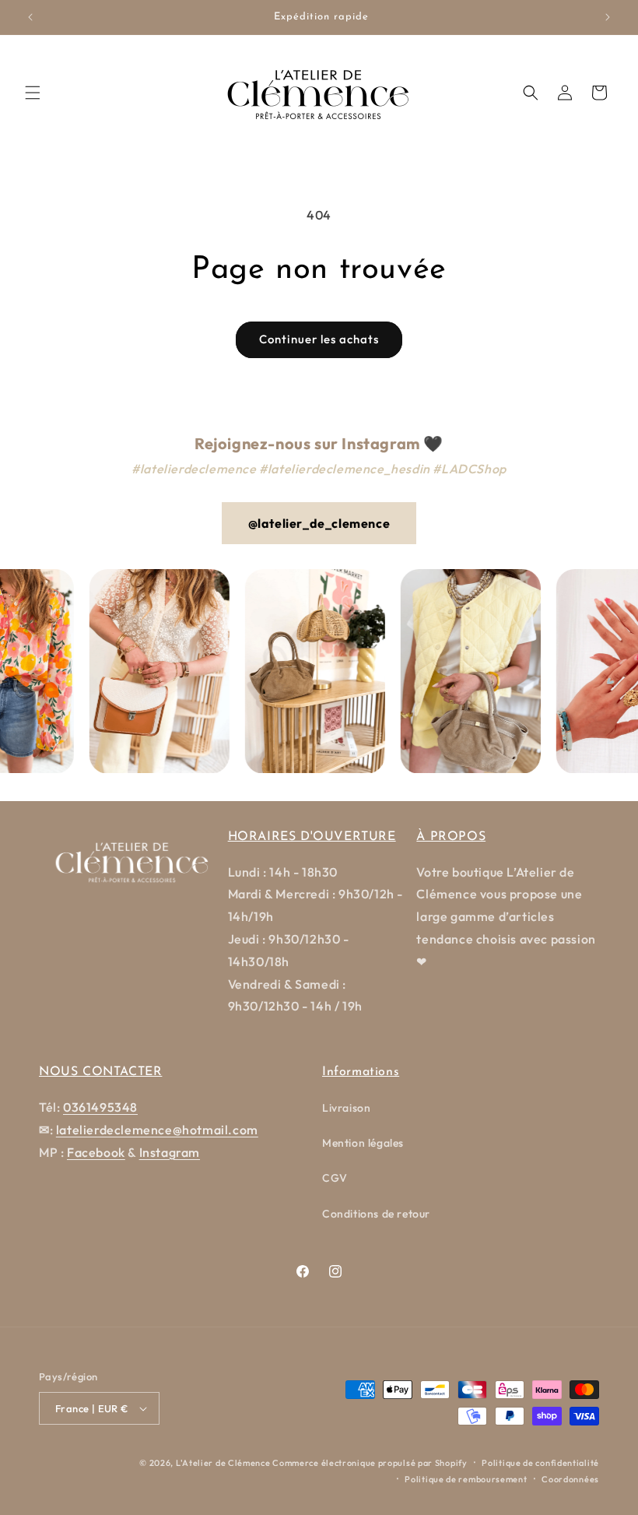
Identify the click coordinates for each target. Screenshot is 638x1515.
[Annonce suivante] (608, 17)
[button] (33, 93)
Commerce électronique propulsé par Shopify (369, 1462)
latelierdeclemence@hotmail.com (157, 1129)
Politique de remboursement (466, 1479)
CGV (335, 1178)
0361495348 (100, 1107)
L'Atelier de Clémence (223, 1462)
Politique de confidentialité (540, 1462)
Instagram (169, 1152)
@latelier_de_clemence (319, 523)
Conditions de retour (376, 1214)
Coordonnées (570, 1479)
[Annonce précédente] (30, 17)
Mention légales (363, 1143)
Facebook (96, 1152)
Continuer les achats (319, 339)
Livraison (346, 1108)
